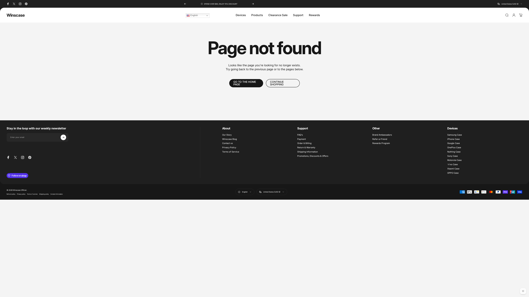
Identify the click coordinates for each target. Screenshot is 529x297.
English (194, 15)
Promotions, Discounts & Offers (312, 156)
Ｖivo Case (452, 164)
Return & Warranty (306, 147)
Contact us (227, 143)
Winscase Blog (229, 139)
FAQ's (300, 135)
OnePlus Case (454, 147)
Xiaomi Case (453, 168)
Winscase (16, 15)
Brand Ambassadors (382, 135)
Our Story (227, 135)
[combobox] (510, 4)
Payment (301, 139)
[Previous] (185, 4)
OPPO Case (453, 173)
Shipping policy (44, 194)
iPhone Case (453, 139)
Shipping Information (307, 152)
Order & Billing (304, 143)
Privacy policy (21, 194)
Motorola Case (454, 160)
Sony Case (452, 156)
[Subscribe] (63, 137)
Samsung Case (454, 135)
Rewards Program (381, 143)
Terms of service (32, 194)
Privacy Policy (229, 147)
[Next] (253, 4)
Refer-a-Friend (379, 139)
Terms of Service (230, 152)
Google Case (453, 143)
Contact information (56, 194)
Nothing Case (454, 152)
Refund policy (11, 194)
